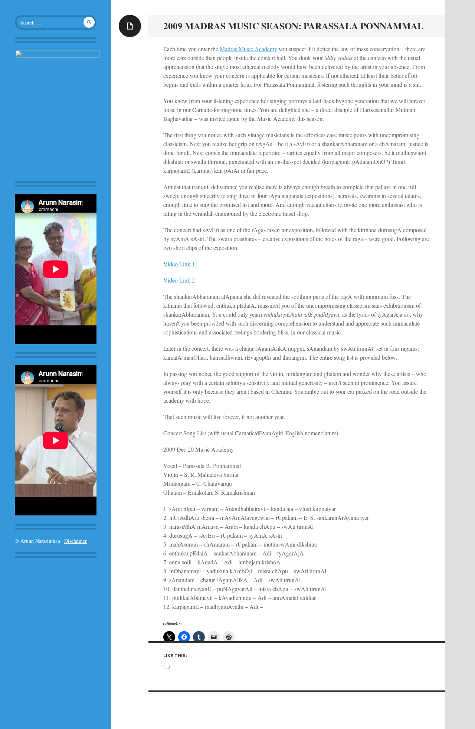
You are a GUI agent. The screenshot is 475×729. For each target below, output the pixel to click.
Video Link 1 (179, 264)
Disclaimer (75, 540)
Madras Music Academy (248, 49)
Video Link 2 (179, 280)
